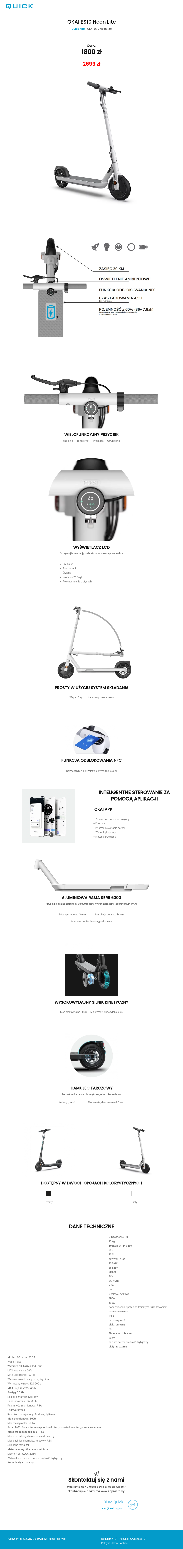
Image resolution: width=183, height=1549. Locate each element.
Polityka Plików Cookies (114, 1543)
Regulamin (107, 1538)
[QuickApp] (20, 6)
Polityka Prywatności (130, 1538)
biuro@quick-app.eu (112, 1508)
